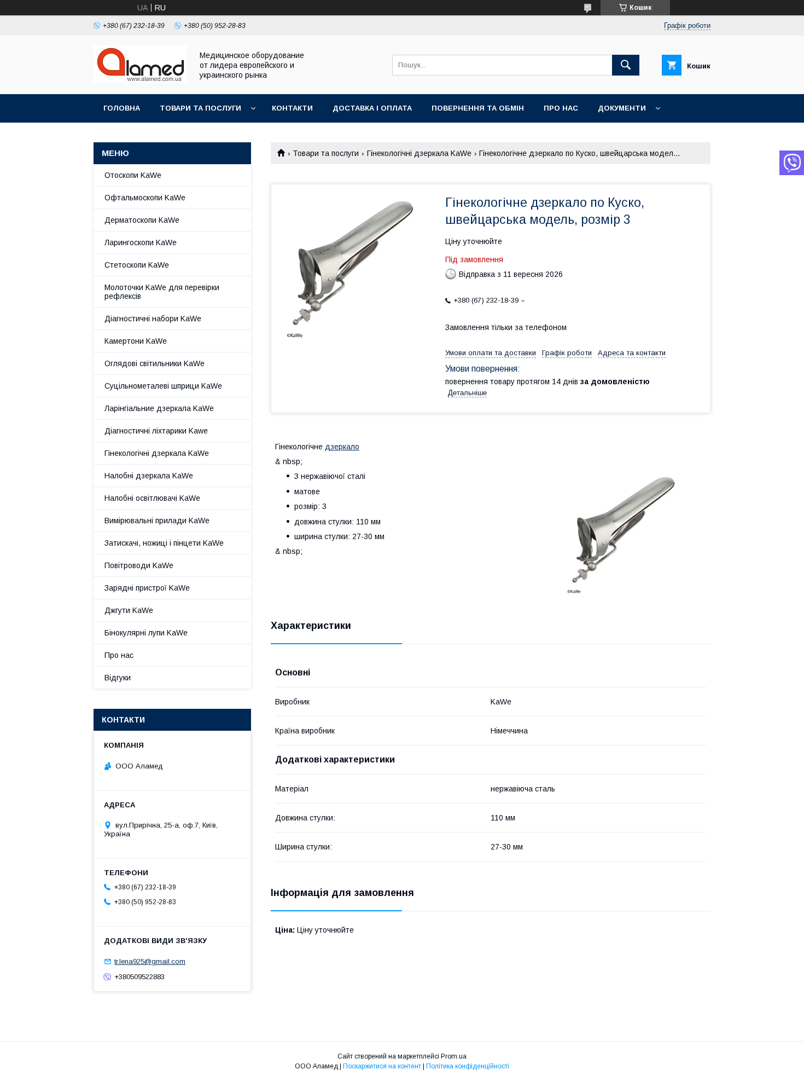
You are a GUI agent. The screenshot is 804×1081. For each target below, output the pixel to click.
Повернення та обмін (478, 108)
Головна (121, 108)
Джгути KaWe (128, 610)
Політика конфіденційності (467, 1066)
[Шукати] (625, 65)
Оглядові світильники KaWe (154, 363)
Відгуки (117, 677)
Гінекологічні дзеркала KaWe (419, 153)
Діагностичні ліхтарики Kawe (156, 430)
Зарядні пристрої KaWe (147, 587)
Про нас (561, 108)
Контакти (292, 108)
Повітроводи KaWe (138, 565)
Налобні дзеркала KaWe (148, 475)
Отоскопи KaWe (132, 175)
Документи (622, 108)
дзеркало (342, 446)
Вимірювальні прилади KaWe (156, 520)
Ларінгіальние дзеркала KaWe (159, 408)
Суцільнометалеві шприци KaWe (163, 385)
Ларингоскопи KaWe (140, 242)
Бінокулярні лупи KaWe (146, 632)
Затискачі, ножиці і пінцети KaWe (164, 543)
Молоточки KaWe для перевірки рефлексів (161, 291)
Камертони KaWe (135, 341)
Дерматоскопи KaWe (141, 220)
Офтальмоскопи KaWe (144, 197)
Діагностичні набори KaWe (152, 318)
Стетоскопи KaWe (136, 265)
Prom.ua (454, 1056)
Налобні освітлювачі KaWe (152, 498)
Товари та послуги (200, 108)
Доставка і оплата (372, 108)
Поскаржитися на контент (382, 1066)
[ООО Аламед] (140, 80)
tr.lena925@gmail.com (149, 961)
